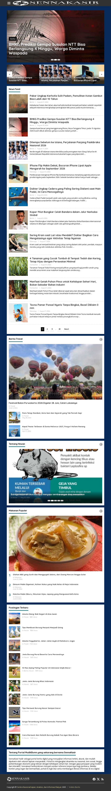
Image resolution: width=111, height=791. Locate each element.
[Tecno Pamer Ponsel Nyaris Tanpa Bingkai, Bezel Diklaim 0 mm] (79, 317)
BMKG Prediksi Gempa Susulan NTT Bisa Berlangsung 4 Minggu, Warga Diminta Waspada (62, 120)
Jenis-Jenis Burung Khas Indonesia (37, 681)
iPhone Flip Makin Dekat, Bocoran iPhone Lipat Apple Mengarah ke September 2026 (54, 79)
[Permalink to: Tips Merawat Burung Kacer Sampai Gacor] (14, 712)
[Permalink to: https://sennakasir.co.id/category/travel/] (101, 339)
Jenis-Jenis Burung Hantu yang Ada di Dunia (42, 695)
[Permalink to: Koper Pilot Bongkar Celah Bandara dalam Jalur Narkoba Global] (18, 219)
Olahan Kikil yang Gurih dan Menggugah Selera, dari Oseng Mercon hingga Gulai (49, 574)
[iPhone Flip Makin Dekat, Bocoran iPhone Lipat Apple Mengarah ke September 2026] (98, 177)
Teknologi (33, 172)
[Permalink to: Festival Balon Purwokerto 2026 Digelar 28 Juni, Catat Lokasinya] (55, 372)
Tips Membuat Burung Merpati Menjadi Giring (42, 627)
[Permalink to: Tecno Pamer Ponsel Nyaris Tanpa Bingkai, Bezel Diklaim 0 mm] (18, 312)
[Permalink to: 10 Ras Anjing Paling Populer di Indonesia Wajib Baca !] (14, 672)
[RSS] (102, 779)
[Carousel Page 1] (52, 59)
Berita (12, 43)
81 (60, 329)
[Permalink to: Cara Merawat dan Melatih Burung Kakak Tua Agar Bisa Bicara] (14, 739)
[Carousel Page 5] (62, 500)
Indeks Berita (74, 787)
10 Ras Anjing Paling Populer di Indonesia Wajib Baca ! (46, 668)
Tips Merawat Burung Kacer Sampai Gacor (41, 708)
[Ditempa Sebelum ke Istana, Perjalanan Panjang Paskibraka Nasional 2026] (85, 154)
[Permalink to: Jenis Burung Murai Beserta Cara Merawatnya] (14, 658)
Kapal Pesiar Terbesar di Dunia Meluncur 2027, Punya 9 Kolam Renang (53, 426)
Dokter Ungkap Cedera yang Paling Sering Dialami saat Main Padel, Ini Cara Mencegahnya (88, 79)
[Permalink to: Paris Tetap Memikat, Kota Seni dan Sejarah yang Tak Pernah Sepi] (14, 417)
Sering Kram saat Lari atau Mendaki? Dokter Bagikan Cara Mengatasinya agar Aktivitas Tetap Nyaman (64, 237)
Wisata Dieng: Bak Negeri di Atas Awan (39, 614)
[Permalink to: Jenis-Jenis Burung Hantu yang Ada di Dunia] (14, 699)
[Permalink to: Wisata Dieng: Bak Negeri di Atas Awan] (14, 618)
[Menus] (9, 3)
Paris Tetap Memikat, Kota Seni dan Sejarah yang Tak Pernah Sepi (52, 413)
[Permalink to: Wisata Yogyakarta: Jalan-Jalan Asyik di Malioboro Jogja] (14, 645)
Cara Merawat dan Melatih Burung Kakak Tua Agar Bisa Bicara (50, 735)
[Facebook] (94, 779)
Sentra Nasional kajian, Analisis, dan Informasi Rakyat (39, 787)
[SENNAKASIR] (56, 3)
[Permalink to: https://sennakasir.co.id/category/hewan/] (101, 444)
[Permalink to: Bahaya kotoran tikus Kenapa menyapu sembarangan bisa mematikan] (55, 477)
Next (66, 329)
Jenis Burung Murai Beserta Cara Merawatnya (43, 654)
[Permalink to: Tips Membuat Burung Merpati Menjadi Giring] (14, 631)
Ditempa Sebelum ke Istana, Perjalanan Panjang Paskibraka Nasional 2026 (47, 50)
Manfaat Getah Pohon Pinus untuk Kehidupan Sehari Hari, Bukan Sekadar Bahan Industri (63, 283)
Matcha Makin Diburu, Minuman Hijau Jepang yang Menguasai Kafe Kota (46, 594)
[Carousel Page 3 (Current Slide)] (58, 59)
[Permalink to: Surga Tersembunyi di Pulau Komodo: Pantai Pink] (14, 726)
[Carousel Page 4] (58, 500)
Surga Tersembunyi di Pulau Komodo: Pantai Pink (44, 722)
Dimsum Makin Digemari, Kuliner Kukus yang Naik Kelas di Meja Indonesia (45, 584)
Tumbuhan (34, 265)
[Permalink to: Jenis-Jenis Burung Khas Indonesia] (14, 685)
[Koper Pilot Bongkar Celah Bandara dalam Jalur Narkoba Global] (80, 224)
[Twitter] (98, 779)
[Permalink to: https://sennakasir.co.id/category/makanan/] (101, 511)
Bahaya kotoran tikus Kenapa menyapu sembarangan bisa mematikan (48, 494)
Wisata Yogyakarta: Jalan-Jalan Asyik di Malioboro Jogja (48, 641)
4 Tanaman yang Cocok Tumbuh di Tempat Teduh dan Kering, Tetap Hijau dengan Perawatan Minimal (65, 260)
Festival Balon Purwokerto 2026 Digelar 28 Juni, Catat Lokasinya (43, 403)
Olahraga (33, 241)
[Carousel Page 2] (55, 59)
